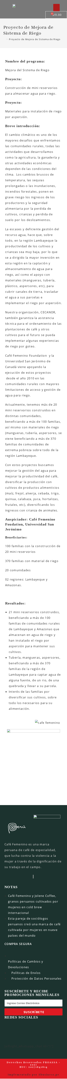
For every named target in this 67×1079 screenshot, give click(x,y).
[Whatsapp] (8, 1026)
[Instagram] (30, 1026)
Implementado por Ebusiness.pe (33, 1074)
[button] (56, 7)
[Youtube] (8, 1037)
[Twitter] (52, 1026)
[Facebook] (19, 1026)
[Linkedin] (41, 1026)
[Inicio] (4, 39)
